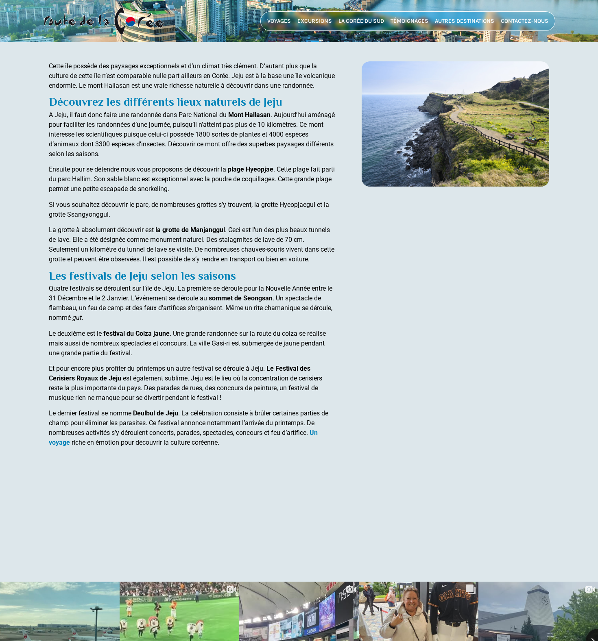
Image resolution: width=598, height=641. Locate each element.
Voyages (279, 20)
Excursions (314, 20)
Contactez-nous (524, 20)
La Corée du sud (361, 20)
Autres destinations (464, 20)
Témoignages (409, 20)
